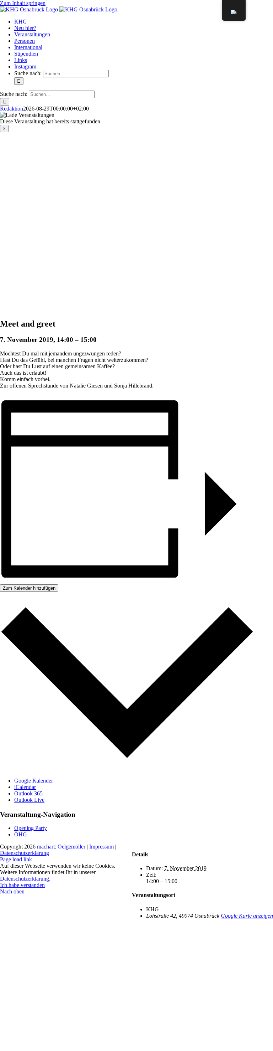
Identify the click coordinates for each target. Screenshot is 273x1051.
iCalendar (25, 787)
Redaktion (11, 109)
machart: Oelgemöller (61, 847)
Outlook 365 (28, 793)
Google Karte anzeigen (247, 916)
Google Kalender (33, 781)
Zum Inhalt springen (23, 3)
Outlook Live (29, 800)
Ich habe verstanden (22, 885)
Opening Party (30, 828)
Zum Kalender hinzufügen (29, 588)
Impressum (101, 847)
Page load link (16, 859)
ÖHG (20, 834)
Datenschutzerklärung (24, 853)
